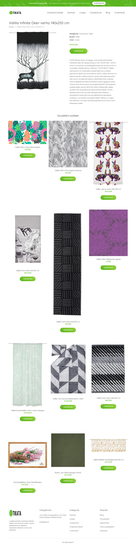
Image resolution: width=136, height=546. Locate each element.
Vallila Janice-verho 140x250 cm (108, 189)
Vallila (91, 34)
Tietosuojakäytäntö (107, 527)
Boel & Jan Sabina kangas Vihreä (68, 473)
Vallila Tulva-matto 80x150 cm (27, 271)
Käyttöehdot (104, 523)
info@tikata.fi (44, 522)
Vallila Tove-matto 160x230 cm (108, 398)
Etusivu (11, 27)
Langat (82, 12)
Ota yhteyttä (104, 519)
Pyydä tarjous (99, 3)
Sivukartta (103, 531)
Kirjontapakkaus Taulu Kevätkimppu (28, 482)
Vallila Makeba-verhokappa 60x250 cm (108, 460)
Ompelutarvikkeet (55, 12)
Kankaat (71, 12)
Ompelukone (95, 12)
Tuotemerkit (119, 12)
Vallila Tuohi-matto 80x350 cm (68, 322)
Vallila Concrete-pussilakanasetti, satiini (68, 399)
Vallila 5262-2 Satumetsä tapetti (27, 147)
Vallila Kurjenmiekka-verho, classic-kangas (27, 410)
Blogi (108, 12)
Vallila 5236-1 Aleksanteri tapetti (108, 259)
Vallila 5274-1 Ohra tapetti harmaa (68, 170)
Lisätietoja (78, 51)
